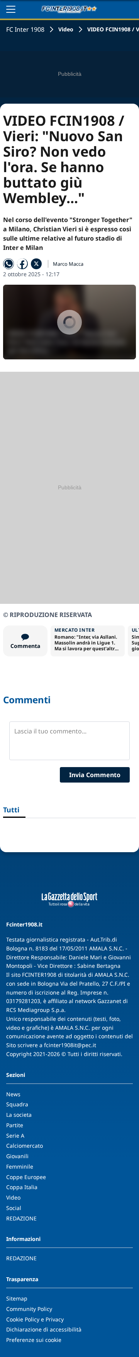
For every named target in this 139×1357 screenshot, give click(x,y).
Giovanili (17, 1156)
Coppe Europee (26, 1177)
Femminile (19, 1166)
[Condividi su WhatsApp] (8, 263)
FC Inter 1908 (25, 29)
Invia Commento (94, 775)
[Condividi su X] (36, 263)
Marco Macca (68, 263)
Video (65, 29)
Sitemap (16, 1298)
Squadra (17, 1104)
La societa (19, 1114)
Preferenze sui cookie (33, 1339)
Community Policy (29, 1309)
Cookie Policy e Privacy (35, 1319)
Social (13, 1208)
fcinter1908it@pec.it (70, 1045)
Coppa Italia (21, 1187)
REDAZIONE (21, 1218)
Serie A (15, 1135)
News (13, 1094)
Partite (14, 1125)
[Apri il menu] (10, 9)
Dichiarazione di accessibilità (43, 1329)
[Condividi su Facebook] (22, 263)
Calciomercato (24, 1145)
